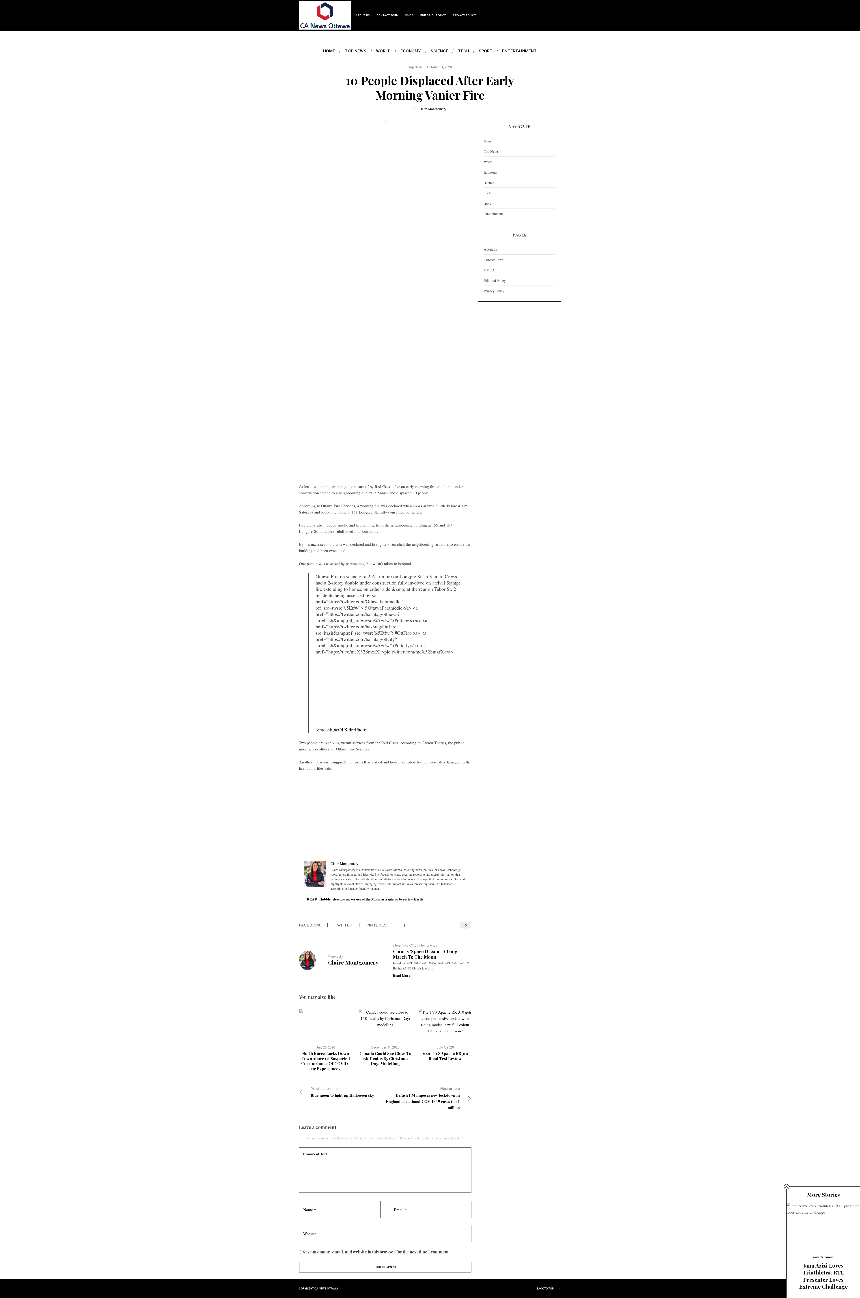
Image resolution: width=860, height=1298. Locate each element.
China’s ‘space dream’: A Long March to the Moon (425, 954)
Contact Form (388, 15)
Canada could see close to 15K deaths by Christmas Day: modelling (385, 1058)
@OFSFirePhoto (350, 729)
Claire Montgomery (432, 108)
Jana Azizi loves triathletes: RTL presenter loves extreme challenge (823, 1276)
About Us (363, 15)
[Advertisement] (385, 445)
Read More (402, 975)
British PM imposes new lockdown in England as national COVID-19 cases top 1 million (423, 1099)
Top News (415, 67)
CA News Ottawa (326, 1288)
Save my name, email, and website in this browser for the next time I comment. (376, 1252)
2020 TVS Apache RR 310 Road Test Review (445, 1056)
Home (488, 141)
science (489, 182)
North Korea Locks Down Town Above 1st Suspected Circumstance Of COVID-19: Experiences (325, 1061)
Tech (487, 193)
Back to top (545, 1288)
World (488, 161)
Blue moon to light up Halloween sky (342, 1092)
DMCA (409, 15)
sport (487, 203)
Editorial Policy (433, 15)
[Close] (786, 1186)
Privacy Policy (464, 15)
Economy (490, 172)
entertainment (493, 213)
